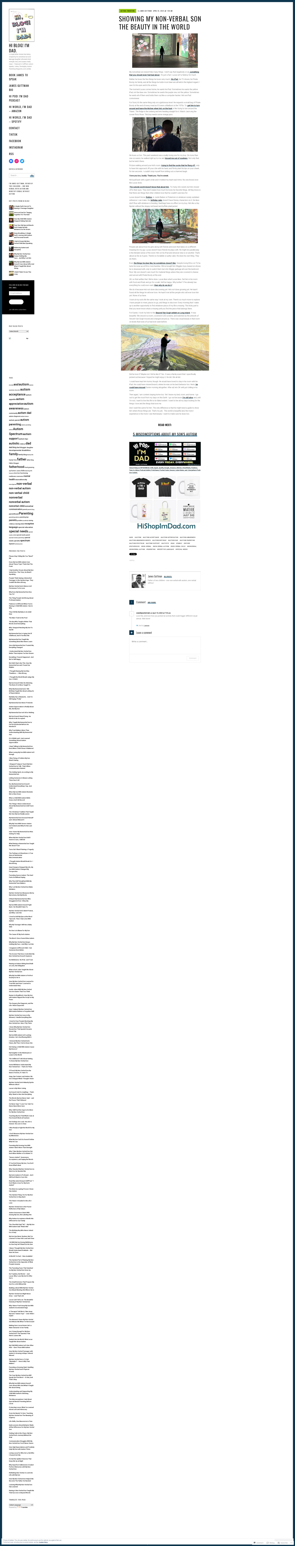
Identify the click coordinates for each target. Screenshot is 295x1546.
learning (27, 471)
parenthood (14, 514)
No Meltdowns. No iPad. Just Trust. (21, 960)
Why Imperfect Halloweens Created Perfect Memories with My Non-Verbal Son (21, 1467)
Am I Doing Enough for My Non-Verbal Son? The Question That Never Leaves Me (19, 1333)
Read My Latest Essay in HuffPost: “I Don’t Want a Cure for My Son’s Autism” (21, 1183)
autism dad (173, 540)
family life (30, 454)
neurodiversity (21, 480)
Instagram (16, 147)
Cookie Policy (43, 1542)
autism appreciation (170, 537)
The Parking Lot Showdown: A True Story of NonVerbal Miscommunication (21, 855)
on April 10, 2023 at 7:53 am (160, 613)
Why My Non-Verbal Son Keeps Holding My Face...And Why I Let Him (22, 256)
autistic (165, 543)
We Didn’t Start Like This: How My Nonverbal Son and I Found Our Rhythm (20, 665)
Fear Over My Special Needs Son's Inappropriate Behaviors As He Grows (24, 227)
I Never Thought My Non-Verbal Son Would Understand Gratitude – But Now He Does (21, 1250)
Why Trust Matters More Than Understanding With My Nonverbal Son (20, 732)
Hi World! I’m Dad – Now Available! (21, 1256)
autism (123, 11)
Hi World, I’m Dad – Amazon (20, 109)
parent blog (30, 509)
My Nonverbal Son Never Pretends (21, 703)
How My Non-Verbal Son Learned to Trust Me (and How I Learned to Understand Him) (21, 983)
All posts (168, 576)
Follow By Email (16, 302)
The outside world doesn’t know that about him (149, 187)
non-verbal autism (161, 546)
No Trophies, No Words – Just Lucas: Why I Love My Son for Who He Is (20, 1276)
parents (13, 520)
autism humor (25, 416)
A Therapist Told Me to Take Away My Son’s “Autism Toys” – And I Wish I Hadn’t (21, 1313)
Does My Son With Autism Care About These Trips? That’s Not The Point (21, 564)
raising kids (19, 524)
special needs (182, 549)
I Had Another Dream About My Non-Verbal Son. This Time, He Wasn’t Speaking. (21, 572)
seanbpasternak (143, 613)
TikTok (13, 134)
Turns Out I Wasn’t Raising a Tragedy (21, 849)
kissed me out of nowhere (176, 158)
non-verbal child (179, 546)
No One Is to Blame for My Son (19, 930)
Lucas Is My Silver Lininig (17, 1088)
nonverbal (192, 546)
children (22, 444)
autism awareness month (140, 540)
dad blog (12, 447)
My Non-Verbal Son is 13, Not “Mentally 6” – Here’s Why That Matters (19, 1361)
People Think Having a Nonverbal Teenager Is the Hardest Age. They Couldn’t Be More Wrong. (21, 580)
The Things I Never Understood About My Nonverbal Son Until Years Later (21, 806)
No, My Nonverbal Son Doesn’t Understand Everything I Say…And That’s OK (20, 786)
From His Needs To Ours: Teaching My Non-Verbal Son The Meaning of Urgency (21, 1415)
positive (19, 520)
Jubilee (18, 471)
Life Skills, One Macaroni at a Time (20, 1421)
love (15, 473)
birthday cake (156, 200)
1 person (146, 625)
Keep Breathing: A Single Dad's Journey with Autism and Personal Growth (23, 235)
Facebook (15, 141)
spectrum (25, 540)
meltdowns (12, 476)
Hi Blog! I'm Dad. (19, 47)
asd (131, 537)
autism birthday (160, 540)
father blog (30, 460)
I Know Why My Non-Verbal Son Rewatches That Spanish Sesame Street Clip (20, 1029)
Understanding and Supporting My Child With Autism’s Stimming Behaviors (20, 1393)
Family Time (13, 460)
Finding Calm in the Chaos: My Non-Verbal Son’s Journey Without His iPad (21, 1435)
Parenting (131, 11)
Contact (14, 128)
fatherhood (135, 546)
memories (20, 476)
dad (173, 543)
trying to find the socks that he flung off (178, 165)
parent (25, 509)
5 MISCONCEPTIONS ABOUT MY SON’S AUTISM (165, 434)
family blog (22, 455)
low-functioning (22, 473)
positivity (25, 520)
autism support (153, 543)
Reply (176, 613)
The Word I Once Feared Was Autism (21, 938)
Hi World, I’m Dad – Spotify (20, 119)
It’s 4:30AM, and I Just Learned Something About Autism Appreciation (19, 740)
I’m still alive (188, 397)
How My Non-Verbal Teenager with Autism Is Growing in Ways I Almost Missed (21, 1353)
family (179, 543)
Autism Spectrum (137, 543)
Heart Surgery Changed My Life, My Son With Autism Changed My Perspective (21, 869)
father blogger (14, 463)
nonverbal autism (137, 549)
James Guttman (146, 11)
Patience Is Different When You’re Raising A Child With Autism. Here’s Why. (21, 606)
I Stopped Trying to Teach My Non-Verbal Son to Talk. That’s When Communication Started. (21, 766)
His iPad (174, 79)
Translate (24, 1507)
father (187, 543)
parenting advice (14, 517)
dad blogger (21, 447)
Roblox (149, 197)
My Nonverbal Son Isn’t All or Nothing (21, 712)
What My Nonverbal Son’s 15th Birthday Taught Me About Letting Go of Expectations (21, 691)
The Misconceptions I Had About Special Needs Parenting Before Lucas (20, 1401)
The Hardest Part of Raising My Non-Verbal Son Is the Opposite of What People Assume (21, 1262)
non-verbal (146, 546)
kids (23, 471)
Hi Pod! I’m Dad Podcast (18, 98)
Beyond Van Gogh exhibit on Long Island (173, 313)
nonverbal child (16, 506)
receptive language (166, 549)
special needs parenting (16, 537)
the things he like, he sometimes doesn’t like (155, 263)
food (26, 467)
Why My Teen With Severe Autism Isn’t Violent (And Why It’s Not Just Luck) (20, 826)
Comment (192, 658)
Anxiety (11, 385)
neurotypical (12, 484)
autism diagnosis (15, 416)
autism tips (23, 439)
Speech (12, 544)
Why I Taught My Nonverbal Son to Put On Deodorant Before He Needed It (20, 724)
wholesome (18, 544)
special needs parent (23, 535)
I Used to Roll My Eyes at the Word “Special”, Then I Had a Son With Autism (20, 919)
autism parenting (188, 540)
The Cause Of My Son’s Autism (19, 934)
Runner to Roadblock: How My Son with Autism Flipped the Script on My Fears (21, 997)
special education (25, 527)
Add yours (152, 602)
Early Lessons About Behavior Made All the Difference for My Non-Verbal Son (21, 1427)
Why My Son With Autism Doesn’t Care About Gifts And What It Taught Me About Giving (21, 1385)
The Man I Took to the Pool (18, 618)
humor (13, 471)
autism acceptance (151, 537)
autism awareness (188, 537)
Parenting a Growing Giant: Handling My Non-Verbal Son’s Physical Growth (21, 1369)
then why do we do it (163, 285)
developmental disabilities (20, 450)
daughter (30, 447)
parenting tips (24, 517)
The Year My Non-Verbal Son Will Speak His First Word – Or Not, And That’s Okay (21, 1377)
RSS (11, 154)
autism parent (14, 420)
